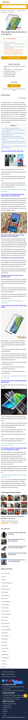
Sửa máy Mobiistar (5, 601)
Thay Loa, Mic (4, 648)
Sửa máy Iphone (5, 595)
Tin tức (4, 715)
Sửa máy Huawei (5, 589)
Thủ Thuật (3, 664)
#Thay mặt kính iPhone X (8, 695)
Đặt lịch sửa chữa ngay (14, 58)
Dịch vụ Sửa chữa (5, 573)
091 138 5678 (19, 53)
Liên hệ (4, 713)
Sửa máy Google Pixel (6, 583)
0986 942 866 (18, 51)
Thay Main (4, 651)
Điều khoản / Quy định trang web (9, 703)
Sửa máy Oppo (5, 607)
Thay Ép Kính (4, 639)
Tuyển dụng (5, 711)
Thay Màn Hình (5, 654)
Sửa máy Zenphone (6, 629)
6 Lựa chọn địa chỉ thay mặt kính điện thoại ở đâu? (13, 141)
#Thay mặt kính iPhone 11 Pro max (12, 699)
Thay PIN (3, 660)
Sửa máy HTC (4, 586)
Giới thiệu (5, 709)
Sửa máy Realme (5, 611)
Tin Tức (3, 667)
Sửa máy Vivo (4, 620)
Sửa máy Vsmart (5, 623)
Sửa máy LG (4, 598)
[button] (26, 2)
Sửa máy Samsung (5, 614)
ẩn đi (16, 125)
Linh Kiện (3, 576)
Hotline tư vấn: (9, 671)
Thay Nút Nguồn (5, 657)
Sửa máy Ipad (4, 592)
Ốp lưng (3, 579)
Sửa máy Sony (4, 617)
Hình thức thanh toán (7, 707)
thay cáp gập (4, 632)
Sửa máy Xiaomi (5, 626)
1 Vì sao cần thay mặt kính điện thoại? (10, 128)
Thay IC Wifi (4, 642)
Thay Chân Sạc (5, 636)
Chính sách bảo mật (7, 705)
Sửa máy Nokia (5, 604)
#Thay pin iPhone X (17, 695)
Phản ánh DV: (8, 674)
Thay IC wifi (4, 645)
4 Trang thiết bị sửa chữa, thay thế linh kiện (11, 136)
